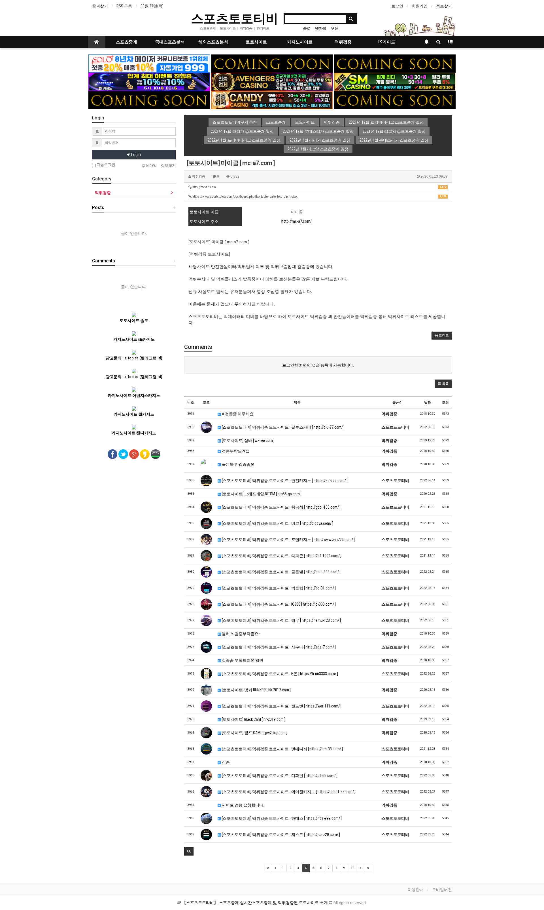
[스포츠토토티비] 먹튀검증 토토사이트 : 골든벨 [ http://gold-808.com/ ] (281, 572)
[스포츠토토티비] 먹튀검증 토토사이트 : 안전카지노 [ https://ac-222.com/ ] (284, 480)
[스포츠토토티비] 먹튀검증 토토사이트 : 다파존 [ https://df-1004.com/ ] (281, 555)
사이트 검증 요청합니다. (242, 805)
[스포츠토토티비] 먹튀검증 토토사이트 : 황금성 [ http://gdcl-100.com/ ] (281, 507)
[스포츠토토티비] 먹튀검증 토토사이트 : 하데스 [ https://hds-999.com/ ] (281, 818)
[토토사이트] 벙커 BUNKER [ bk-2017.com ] (256, 690)
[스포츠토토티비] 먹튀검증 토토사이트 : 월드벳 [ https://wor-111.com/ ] (281, 706)
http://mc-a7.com (319, 187)
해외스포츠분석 (213, 42)
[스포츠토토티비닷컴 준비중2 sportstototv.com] (395, 63)
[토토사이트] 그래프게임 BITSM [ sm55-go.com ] (261, 494)
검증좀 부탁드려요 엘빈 (242, 660)
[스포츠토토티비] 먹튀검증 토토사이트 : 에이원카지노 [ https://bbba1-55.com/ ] (288, 791)
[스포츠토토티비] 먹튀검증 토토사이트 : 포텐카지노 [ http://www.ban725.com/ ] (288, 539)
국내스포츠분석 (170, 42)
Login (135, 154)
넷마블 (320, 28)
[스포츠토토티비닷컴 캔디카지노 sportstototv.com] (272, 100)
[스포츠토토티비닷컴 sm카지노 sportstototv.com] (395, 81)
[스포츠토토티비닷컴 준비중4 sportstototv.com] (395, 100)
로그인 (397, 6)
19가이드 (386, 42)
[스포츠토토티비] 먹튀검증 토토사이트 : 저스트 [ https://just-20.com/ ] (280, 834)
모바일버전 (442, 889)
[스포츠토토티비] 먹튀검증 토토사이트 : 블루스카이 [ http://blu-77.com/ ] (283, 427)
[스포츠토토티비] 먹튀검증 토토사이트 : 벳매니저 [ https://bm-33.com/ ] (282, 749)
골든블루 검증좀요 (237, 464)
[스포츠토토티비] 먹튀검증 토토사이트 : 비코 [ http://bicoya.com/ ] (277, 523)
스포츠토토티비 (234, 18)
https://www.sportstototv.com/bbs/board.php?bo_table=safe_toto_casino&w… (319, 197)
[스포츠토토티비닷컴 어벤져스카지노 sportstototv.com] (272, 81)
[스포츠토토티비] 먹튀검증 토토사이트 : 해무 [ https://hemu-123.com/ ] (281, 620)
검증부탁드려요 (235, 451)
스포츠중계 (126, 42)
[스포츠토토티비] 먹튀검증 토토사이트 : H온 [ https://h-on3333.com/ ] (279, 673)
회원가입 (420, 6)
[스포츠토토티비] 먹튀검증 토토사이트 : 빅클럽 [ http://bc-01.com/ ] (278, 588)
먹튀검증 (343, 42)
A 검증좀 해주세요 (237, 414)
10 (352, 868)
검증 (225, 762)
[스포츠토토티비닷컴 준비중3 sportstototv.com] (149, 100)
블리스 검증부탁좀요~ (241, 633)
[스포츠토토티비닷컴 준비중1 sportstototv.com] (272, 63)
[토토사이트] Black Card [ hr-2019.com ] (253, 719)
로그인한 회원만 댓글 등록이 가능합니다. (318, 365)
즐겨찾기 (100, 6)
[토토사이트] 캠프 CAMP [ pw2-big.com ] (254, 732)
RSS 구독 (124, 6)
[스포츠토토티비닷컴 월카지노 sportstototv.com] (149, 81)
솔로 (306, 28)
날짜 (427, 403)
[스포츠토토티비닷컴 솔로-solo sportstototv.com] (149, 63)
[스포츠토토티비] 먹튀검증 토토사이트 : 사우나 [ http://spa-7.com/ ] (278, 647)
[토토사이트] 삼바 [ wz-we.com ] (248, 440)
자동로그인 (105, 165)
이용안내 (416, 889)
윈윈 (334, 28)
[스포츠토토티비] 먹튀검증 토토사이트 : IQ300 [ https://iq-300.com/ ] (278, 604)
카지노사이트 (300, 42)
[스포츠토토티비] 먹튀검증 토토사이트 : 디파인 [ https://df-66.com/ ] (279, 775)
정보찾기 (444, 6)
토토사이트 (256, 42)
